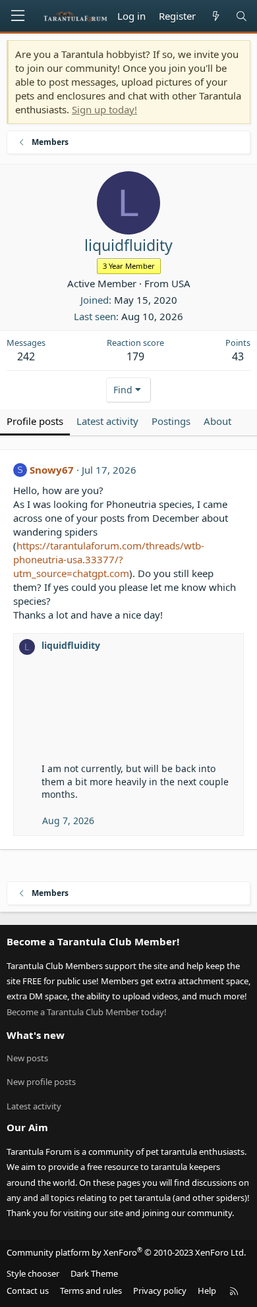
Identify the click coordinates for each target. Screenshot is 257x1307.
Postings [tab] (171, 421)
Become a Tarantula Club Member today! (87, 1012)
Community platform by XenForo (126, 1252)
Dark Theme (94, 1273)
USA (180, 283)
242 (26, 356)
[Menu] (18, 16)
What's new (36, 1035)
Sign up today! (104, 109)
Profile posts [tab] (35, 421)
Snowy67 (52, 469)
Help (207, 1290)
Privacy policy (159, 1290)
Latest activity (34, 1106)
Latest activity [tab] (107, 421)
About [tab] (217, 421)
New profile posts (41, 1082)
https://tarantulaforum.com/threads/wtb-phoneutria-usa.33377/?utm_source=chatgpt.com (108, 559)
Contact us (28, 1290)
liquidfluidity (71, 645)
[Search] (241, 16)
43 (238, 356)
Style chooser (33, 1273)
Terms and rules (91, 1290)
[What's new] (215, 16)
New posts (27, 1058)
